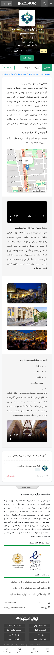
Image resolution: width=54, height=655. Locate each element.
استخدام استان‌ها (14, 630)
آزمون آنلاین (14, 634)
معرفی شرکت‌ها (33, 74)
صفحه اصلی (45, 74)
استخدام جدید (40, 639)
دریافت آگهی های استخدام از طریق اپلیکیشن (29, 582)
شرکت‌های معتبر (14, 639)
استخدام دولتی (40, 625)
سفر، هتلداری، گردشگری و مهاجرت (20, 51)
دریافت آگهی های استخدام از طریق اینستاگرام (29, 594)
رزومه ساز (40, 634)
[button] (27, 168)
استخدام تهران (40, 630)
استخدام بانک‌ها (14, 625)
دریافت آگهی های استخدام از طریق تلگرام (30, 588)
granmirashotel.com (25, 45)
